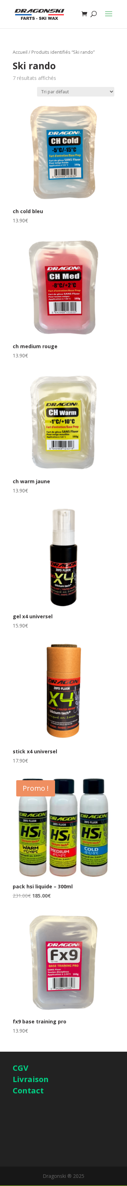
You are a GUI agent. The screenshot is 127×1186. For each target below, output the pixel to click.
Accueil (20, 52)
